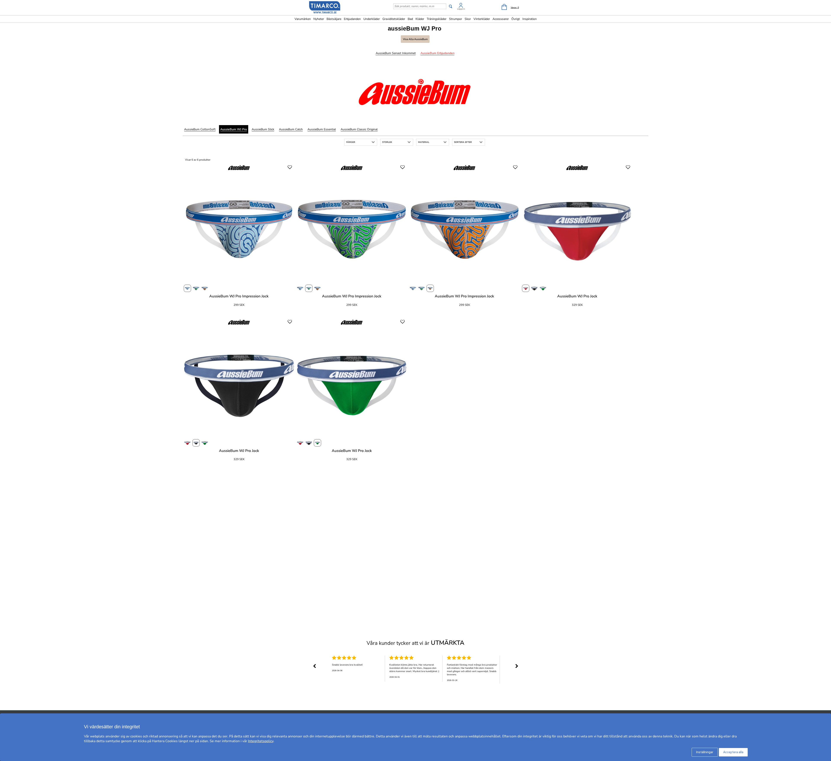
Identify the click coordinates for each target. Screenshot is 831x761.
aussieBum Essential (322, 129)
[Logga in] (461, 6)
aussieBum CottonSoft (200, 129)
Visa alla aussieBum (415, 39)
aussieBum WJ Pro (233, 129)
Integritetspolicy (260, 741)
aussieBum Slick (263, 129)
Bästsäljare (334, 19)
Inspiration (529, 19)
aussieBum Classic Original (359, 129)
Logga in (461, 9)
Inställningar (704, 752)
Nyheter (318, 19)
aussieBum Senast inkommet (396, 53)
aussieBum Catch (291, 129)
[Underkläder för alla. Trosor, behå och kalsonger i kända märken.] (325, 8)
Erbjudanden (352, 19)
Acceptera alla (733, 752)
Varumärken (303, 19)
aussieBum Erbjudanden (437, 53)
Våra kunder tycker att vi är (415, 643)
